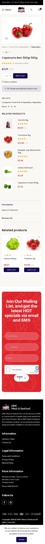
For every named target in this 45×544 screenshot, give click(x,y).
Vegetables (35, 47)
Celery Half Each (25, 168)
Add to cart (20, 76)
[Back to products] (6, 52)
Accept (21, 539)
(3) (10, 255)
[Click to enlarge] (6, 38)
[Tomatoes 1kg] (9, 139)
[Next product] (9, 52)
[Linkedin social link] (14, 106)
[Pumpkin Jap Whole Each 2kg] (9, 154)
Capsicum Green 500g (28, 183)
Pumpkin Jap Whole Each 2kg (29, 151)
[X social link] (11, 106)
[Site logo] (22, 10)
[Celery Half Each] (9, 172)
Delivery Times (8, 439)
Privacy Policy (8, 459)
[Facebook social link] (8, 106)
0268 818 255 (12, 486)
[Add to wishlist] (19, 237)
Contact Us (6, 442)
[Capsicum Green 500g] (9, 187)
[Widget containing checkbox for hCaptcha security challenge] (21, 369)
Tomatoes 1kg (24, 135)
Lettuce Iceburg (10, 259)
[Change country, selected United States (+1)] (7, 347)
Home (4, 47)
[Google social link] (10, 502)
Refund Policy (8, 463)
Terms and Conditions (11, 456)
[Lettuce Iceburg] (12, 243)
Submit (19, 378)
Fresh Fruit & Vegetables (18, 47)
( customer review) (20, 63)
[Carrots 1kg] (9, 124)
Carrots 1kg (23, 120)
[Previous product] (3, 52)
